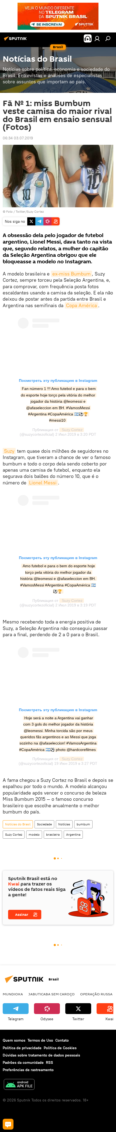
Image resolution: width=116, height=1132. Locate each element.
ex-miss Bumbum (71, 274)
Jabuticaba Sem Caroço (51, 994)
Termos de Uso (40, 1040)
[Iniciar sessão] (97, 38)
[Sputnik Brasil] (16, 40)
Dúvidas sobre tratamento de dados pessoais (41, 1055)
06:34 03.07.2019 (18, 138)
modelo (34, 834)
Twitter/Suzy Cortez (30, 211)
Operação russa (96, 994)
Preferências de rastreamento (28, 1069)
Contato (62, 1040)
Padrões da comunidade (23, 1062)
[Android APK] (19, 1085)
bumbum (83, 824)
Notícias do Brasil (17, 824)
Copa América (81, 305)
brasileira (53, 834)
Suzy (9, 451)
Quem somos (14, 1040)
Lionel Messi (43, 483)
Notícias (64, 824)
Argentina (73, 834)
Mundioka (13, 994)
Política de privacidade (22, 1047)
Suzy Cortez (72, 430)
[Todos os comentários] (8, 1124)
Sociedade (44, 824)
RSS (49, 1062)
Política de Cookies (60, 1047)
